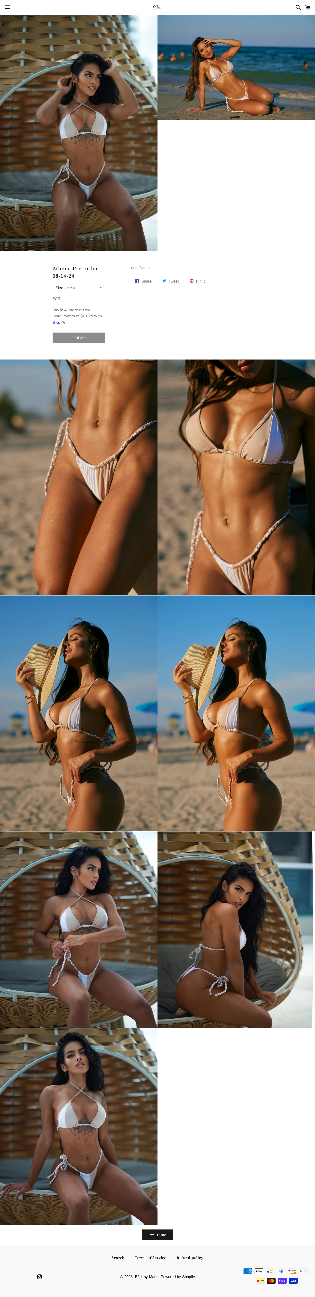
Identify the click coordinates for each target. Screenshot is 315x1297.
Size (59, 288)
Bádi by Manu (146, 1277)
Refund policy (190, 1257)
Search (118, 1257)
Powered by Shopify (178, 1277)
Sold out (78, 337)
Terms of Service (150, 1257)
